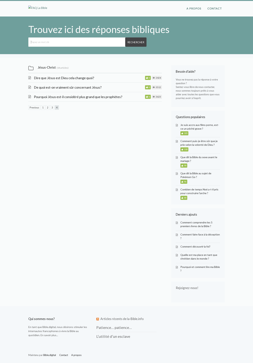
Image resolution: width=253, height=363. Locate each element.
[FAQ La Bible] (37, 7)
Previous (34, 107)
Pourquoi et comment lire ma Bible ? (200, 268)
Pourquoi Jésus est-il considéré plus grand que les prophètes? (78, 97)
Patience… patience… (114, 327)
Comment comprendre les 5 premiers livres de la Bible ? (196, 224)
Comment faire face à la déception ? (200, 236)
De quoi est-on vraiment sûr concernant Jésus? (67, 87)
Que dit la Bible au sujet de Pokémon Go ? (195, 175)
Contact (214, 8)
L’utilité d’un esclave (113, 336)
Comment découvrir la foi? (195, 246)
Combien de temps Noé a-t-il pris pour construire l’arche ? (199, 191)
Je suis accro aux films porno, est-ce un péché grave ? (199, 126)
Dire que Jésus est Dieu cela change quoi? (64, 78)
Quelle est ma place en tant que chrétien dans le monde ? (198, 256)
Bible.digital (49, 327)
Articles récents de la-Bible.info (122, 319)
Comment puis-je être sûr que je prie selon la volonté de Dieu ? (199, 142)
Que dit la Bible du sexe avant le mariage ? (198, 159)
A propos (194, 8)
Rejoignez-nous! (187, 288)
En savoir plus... (49, 335)
